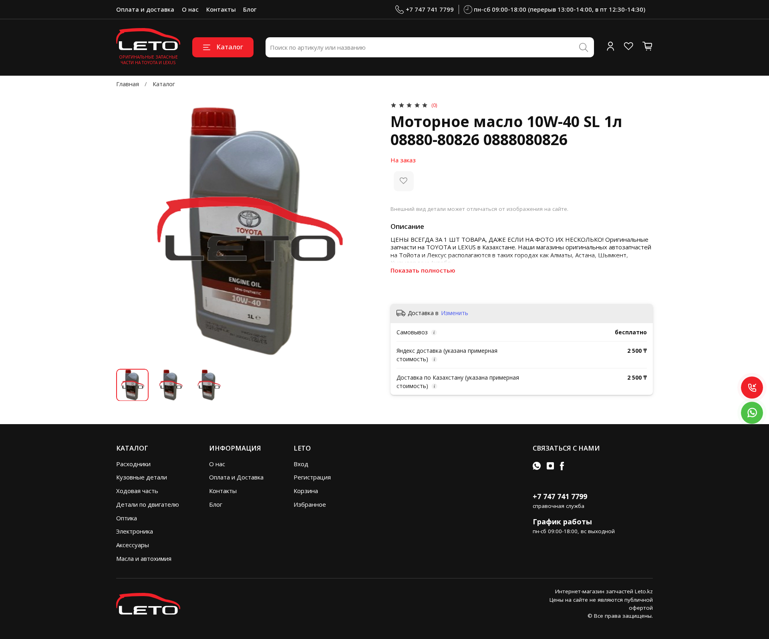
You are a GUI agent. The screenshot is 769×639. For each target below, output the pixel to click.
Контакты (221, 9)
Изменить (454, 313)
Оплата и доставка (145, 9)
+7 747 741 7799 (430, 9)
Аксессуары (132, 545)
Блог (249, 9)
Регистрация (312, 477)
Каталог (229, 46)
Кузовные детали (141, 477)
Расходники (133, 464)
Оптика (126, 518)
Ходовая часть (137, 491)
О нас (190, 9)
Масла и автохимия (143, 558)
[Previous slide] (128, 231)
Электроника (134, 531)
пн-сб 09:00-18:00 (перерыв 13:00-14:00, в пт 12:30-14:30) (559, 9)
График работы (562, 521)
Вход (301, 464)
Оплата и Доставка (236, 477)
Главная (127, 84)
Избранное (310, 504)
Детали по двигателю (147, 504)
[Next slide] (367, 231)
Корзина (306, 491)
